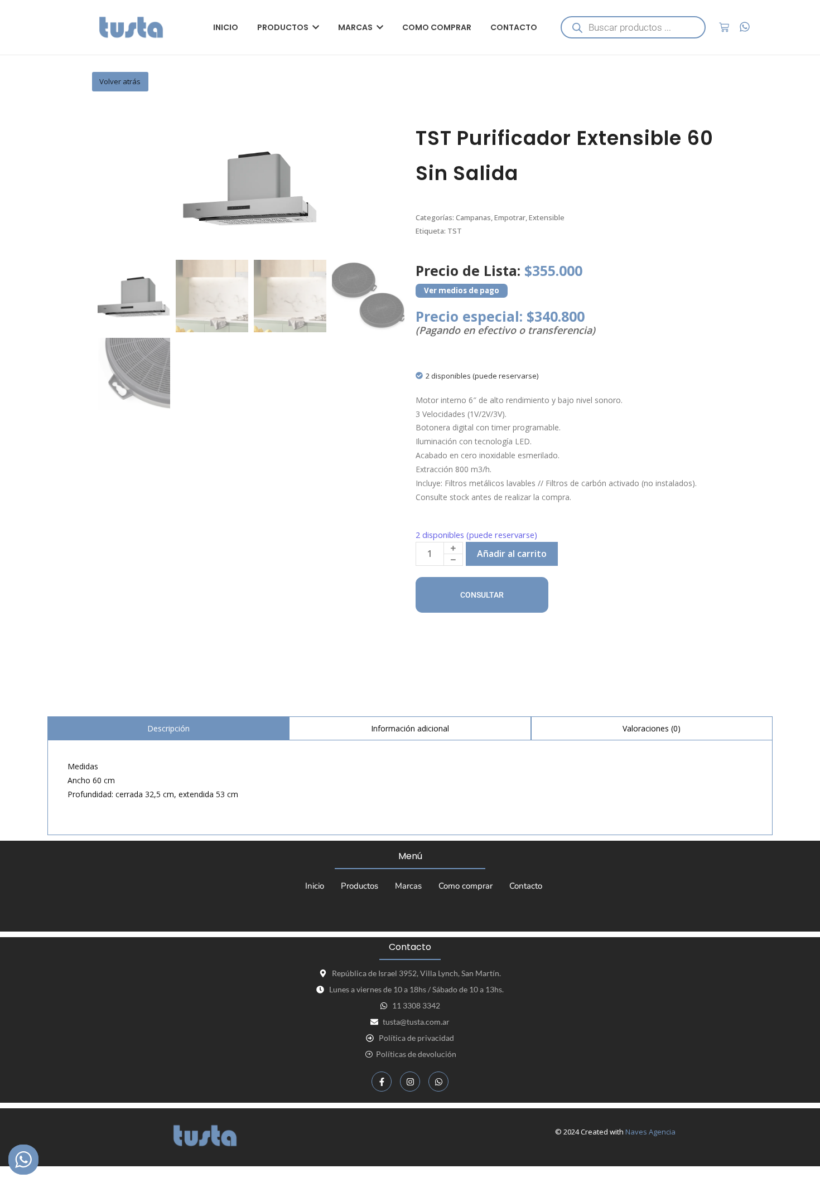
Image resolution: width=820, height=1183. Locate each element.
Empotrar (509, 217)
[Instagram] (410, 1082)
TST (454, 231)
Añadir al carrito (512, 553)
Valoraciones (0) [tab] (652, 728)
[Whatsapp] (438, 1082)
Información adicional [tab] (410, 728)
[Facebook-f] (382, 1082)
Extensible (547, 217)
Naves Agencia (650, 1132)
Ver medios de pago (461, 290)
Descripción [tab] (168, 728)
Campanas (473, 217)
